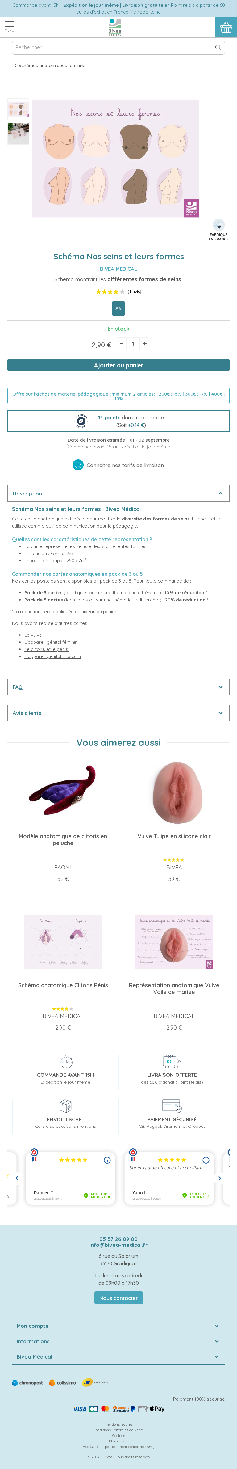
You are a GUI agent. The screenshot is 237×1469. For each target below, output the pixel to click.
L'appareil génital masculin (52, 656)
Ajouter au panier (118, 365)
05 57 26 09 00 (118, 1239)
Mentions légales (118, 1424)
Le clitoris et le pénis (46, 649)
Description (27, 493)
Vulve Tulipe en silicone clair (174, 836)
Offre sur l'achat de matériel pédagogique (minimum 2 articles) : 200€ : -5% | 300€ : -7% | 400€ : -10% (118, 396)
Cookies (118, 1435)
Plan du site (118, 1441)
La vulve (33, 635)
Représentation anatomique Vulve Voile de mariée (174, 989)
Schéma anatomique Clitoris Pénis (63, 985)
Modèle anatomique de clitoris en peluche (63, 840)
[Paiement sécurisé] (118, 1409)
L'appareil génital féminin (51, 642)
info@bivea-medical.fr (118, 1245)
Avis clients (27, 713)
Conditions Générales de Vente (119, 1430)
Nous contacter (118, 1298)
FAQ (18, 687)
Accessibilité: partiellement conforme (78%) (119, 1446)
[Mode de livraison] (61, 1382)
